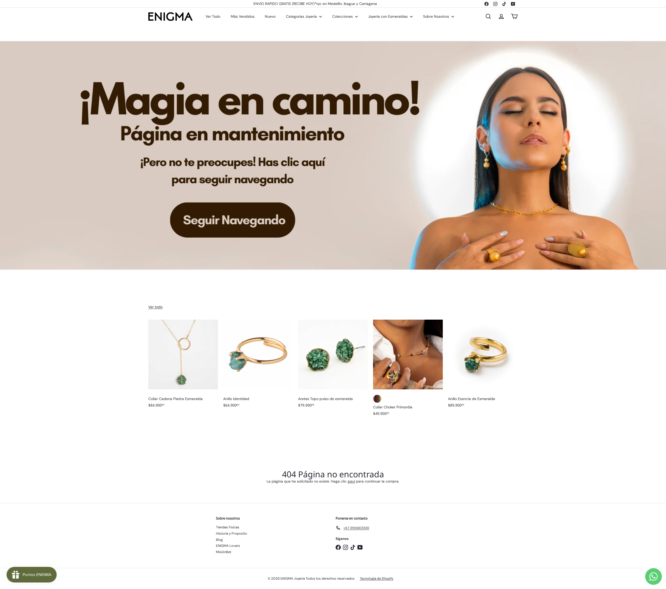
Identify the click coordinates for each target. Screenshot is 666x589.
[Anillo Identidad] (258, 366)
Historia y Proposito (231, 533)
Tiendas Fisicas (227, 527)
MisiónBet (223, 552)
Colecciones (343, 16)
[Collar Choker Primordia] (408, 370)
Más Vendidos (242, 16)
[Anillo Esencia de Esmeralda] (483, 366)
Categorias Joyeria (302, 16)
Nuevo (270, 16)
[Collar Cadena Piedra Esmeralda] (183, 366)
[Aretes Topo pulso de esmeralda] (333, 366)
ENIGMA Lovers (228, 545)
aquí (351, 481)
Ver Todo (213, 16)
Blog (219, 539)
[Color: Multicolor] (377, 399)
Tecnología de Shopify (376, 578)
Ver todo (155, 307)
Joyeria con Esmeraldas (388, 16)
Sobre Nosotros (436, 16)
